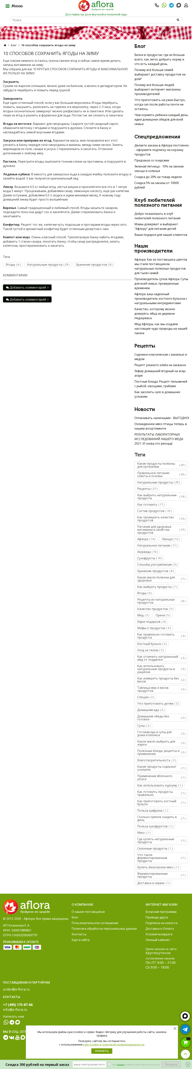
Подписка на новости (161, 923)
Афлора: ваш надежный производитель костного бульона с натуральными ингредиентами (160, 298)
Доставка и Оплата (160, 928)
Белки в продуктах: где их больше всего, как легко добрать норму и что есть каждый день (159, 59)
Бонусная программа (161, 912)
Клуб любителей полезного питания (158, 203)
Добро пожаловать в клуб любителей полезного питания (157, 216)
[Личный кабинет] (186, 6)
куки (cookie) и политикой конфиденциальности (113, 1044)
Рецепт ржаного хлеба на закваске (160, 365)
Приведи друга (157, 917)
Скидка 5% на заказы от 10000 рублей (156, 185)
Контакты (79, 934)
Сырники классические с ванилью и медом (160, 356)
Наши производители (153, 248)
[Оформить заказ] (185, 1042)
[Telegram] (171, 6)
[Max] (178, 5)
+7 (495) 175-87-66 (18, 1004)
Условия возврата (159, 934)
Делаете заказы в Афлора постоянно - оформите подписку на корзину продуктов (161, 149)
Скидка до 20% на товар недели (158, 177)
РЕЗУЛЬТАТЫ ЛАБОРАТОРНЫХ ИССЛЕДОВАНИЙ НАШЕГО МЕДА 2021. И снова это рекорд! (158, 439)
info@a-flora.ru (15, 1009)
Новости (144, 409)
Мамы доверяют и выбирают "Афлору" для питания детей (156, 226)
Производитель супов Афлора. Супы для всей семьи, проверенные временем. (161, 283)
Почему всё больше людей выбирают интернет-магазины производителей (157, 89)
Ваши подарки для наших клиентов (160, 235)
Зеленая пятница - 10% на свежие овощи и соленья (159, 168)
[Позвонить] (157, 6)
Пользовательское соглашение (95, 923)
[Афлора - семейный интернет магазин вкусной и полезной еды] (96, 5)
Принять (102, 1051)
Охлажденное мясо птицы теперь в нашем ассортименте (160, 426)
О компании (82, 904)
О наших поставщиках (88, 912)
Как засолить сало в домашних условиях (157, 394)
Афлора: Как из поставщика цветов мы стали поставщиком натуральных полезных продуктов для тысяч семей (160, 266)
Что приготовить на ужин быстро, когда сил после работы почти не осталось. (159, 104)
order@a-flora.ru (16, 989)
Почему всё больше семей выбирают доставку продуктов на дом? (159, 74)
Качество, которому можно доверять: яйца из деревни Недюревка (154, 313)
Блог (14, 45)
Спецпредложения (157, 136)
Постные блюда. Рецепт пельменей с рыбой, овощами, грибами (160, 383)
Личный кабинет (158, 940)
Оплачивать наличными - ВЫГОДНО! (161, 418)
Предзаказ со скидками (151, 160)
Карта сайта (80, 940)
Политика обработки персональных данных (104, 928)
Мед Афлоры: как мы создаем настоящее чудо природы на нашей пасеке (160, 328)
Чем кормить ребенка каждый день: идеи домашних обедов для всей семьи (161, 119)
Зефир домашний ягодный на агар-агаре (160, 373)
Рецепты (144, 346)
